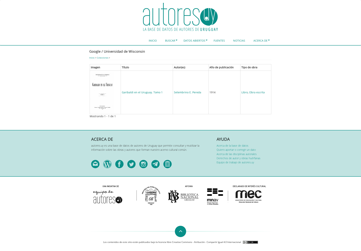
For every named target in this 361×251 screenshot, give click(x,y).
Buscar (170, 40)
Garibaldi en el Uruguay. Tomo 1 (142, 92)
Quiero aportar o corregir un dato (236, 149)
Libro (244, 92)
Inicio (153, 40)
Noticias (239, 40)
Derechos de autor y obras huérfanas (238, 158)
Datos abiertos (194, 40)
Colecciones (102, 57)
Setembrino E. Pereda (187, 92)
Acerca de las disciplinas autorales (237, 154)
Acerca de (260, 40)
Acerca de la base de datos (232, 145)
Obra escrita (257, 92)
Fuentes (219, 40)
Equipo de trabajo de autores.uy (235, 162)
